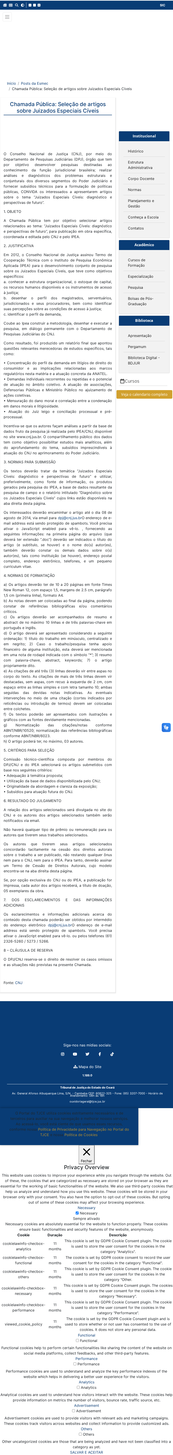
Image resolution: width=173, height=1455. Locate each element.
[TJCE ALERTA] (86, 48)
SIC (162, 5)
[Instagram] (63, 1054)
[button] (5, 5)
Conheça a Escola (143, 217)
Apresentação (140, 335)
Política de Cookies (81, 1134)
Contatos (136, 228)
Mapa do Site (89, 1066)
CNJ (19, 982)
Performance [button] (86, 1358)
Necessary (89, 1213)
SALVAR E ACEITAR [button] (86, 1452)
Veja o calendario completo (144, 394)
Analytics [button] (86, 1382)
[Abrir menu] (7, 16)
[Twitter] (88, 1054)
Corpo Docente (141, 178)
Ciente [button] (67, 1140)
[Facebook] (100, 1054)
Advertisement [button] (86, 1405)
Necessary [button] (87, 1207)
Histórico (135, 151)
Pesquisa (135, 287)
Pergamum (137, 346)
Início (11, 83)
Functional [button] (86, 1335)
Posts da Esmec (34, 83)
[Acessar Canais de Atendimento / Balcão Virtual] (160, 1439)
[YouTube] (75, 1054)
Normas (134, 189)
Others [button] (86, 1429)
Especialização (140, 276)
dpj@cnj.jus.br (70, 518)
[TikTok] (112, 1054)
